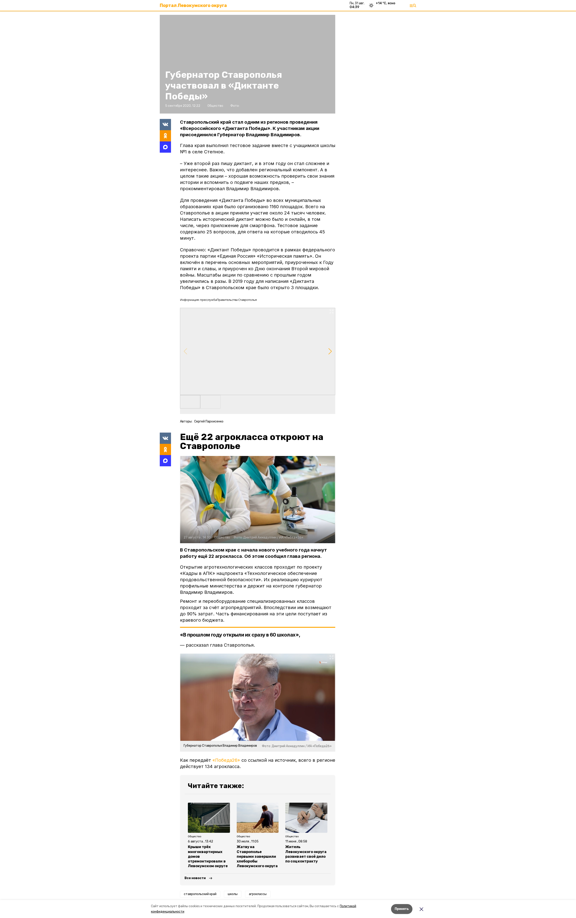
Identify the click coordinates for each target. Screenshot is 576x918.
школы (233, 894)
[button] (257, 351)
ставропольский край (200, 894)
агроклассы (258, 894)
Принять (402, 909)
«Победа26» (226, 760)
